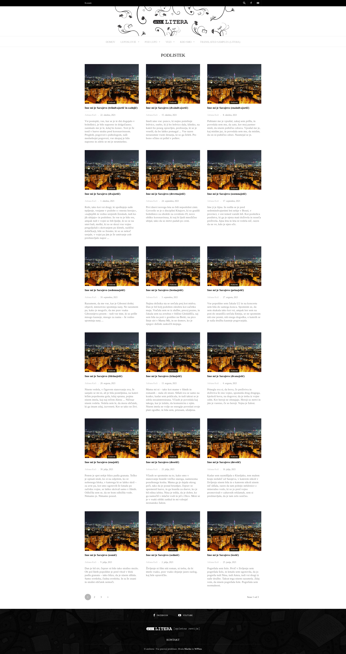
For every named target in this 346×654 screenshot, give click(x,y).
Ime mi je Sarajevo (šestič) (223, 555)
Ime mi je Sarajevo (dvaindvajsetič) (167, 107)
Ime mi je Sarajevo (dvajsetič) (102, 193)
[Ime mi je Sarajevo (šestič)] (234, 531)
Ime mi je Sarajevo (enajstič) (102, 462)
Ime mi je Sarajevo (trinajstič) (164, 376)
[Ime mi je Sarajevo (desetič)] (173, 438)
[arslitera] (173, 34)
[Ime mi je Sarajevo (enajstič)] (112, 438)
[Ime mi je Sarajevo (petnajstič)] (234, 266)
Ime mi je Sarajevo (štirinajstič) (103, 376)
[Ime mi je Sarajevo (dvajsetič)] (112, 170)
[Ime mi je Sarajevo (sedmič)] (173, 531)
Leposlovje (128, 42)
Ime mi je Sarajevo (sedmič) (162, 555)
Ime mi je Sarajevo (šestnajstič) (164, 290)
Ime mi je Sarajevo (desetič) (162, 462)
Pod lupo (151, 42)
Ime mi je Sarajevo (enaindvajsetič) (228, 107)
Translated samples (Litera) (220, 42)
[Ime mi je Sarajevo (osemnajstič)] (234, 170)
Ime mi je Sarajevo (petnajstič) (225, 290)
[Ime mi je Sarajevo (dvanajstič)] (234, 352)
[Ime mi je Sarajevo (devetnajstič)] (173, 170)
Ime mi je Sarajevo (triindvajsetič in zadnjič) (111, 107)
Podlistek (111, 102)
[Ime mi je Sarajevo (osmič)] (112, 531)
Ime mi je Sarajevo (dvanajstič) (226, 376)
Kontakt (88, 3)
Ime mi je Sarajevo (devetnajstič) (165, 193)
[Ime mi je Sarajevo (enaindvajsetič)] (234, 84)
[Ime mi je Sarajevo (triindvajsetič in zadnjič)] (112, 84)
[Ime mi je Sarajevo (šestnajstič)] (173, 266)
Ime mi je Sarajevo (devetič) (224, 462)
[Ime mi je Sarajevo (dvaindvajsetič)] (173, 84)
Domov (110, 42)
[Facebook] (251, 3)
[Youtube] (257, 3)
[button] (244, 3)
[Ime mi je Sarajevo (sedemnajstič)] (112, 266)
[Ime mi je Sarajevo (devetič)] (234, 438)
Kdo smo (186, 42)
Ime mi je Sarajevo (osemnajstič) (226, 193)
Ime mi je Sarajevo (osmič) (101, 555)
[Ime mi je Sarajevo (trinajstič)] (173, 352)
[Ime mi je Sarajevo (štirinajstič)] (112, 352)
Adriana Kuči (90, 115)
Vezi (169, 42)
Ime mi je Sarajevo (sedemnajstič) (105, 290)
